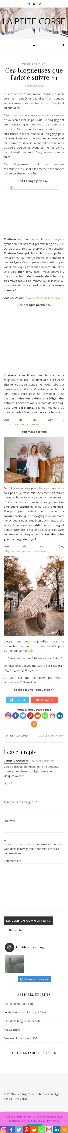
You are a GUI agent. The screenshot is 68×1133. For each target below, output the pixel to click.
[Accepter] (63, 1123)
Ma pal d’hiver (13, 1029)
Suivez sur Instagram (36, 979)
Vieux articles (34, 64)
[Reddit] (37, 715)
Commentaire (12, 861)
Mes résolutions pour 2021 (21, 1038)
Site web (9, 821)
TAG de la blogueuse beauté (22, 1021)
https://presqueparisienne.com (24, 424)
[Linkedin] (59, 715)
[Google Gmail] (52, 715)
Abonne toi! (15, 930)
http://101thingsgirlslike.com (44, 297)
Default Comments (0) (16, 760)
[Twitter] (23, 715)
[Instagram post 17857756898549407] (14, 964)
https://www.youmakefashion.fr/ (25, 551)
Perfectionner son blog (19, 1003)
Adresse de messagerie (20, 802)
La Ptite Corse (34, 21)
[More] (34, 724)
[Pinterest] (30, 715)
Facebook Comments (42, 760)
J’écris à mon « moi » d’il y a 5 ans (25, 1012)
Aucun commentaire (51, 736)
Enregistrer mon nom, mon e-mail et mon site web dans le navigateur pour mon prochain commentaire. (33, 848)
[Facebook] (15, 715)
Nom (8, 783)
